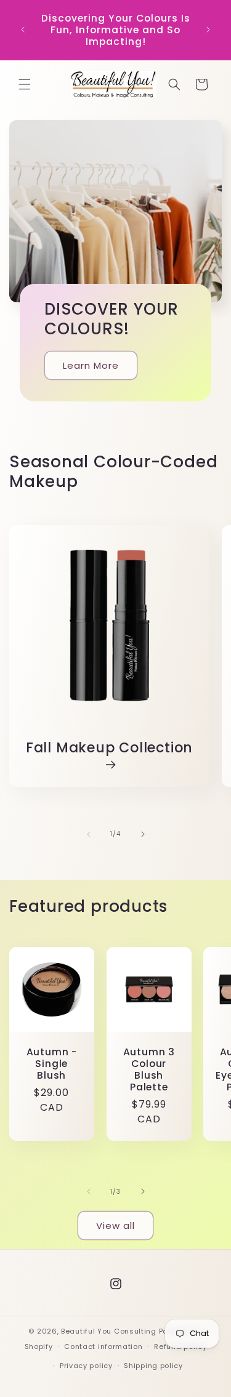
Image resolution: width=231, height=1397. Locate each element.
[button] (24, 84)
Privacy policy (86, 1366)
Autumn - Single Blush (51, 1063)
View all (115, 1225)
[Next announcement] (208, 29)
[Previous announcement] (22, 29)
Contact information (103, 1346)
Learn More (91, 364)
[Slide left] (88, 834)
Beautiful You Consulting (110, 1331)
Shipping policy (153, 1366)
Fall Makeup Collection (109, 748)
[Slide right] (142, 834)
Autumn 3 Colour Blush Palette (148, 1069)
